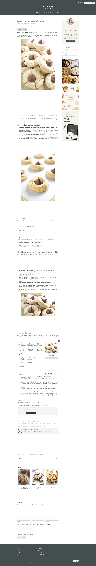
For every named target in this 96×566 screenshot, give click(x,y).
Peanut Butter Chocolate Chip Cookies (31, 134)
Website (48, 521)
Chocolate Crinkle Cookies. (38, 138)
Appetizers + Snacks (42, 550)
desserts (32, 454)
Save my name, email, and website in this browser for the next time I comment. (34, 524)
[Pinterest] (82, 2)
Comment (20, 508)
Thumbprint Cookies (53, 137)
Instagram (48, 431)
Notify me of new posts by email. (25, 534)
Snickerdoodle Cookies (24, 138)
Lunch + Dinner (41, 554)
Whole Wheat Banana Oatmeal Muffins (24, 488)
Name (19, 521)
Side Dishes (40, 556)
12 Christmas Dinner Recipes (23, 459)
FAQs (18, 554)
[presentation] (24, 477)
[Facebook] (78, 2)
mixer (41, 127)
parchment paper (47, 376)
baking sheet (39, 376)
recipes (41, 454)
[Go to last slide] (20, 482)
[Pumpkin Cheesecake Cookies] (66, 71)
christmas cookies (20, 454)
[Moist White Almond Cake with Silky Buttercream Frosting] (75, 63)
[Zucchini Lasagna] (66, 80)
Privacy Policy (20, 556)
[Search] (77, 49)
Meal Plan (40, 558)
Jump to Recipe (22, 29)
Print (51, 357)
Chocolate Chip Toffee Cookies (52, 459)
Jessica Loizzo (20, 23)
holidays (36, 454)
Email (33, 521)
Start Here (38, 12)
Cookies (27, 454)
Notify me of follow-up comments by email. (28, 532)
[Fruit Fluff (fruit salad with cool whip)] (75, 71)
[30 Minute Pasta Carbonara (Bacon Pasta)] (66, 63)
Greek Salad (52, 487)
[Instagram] (80, 2)
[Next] (56, 482)
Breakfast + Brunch (42, 552)
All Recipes (44, 12)
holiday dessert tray (30, 137)
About (18, 550)
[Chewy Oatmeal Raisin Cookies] (75, 80)
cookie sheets (50, 127)
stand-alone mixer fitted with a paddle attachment (33, 382)
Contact (18, 552)
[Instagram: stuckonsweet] (20, 431)
